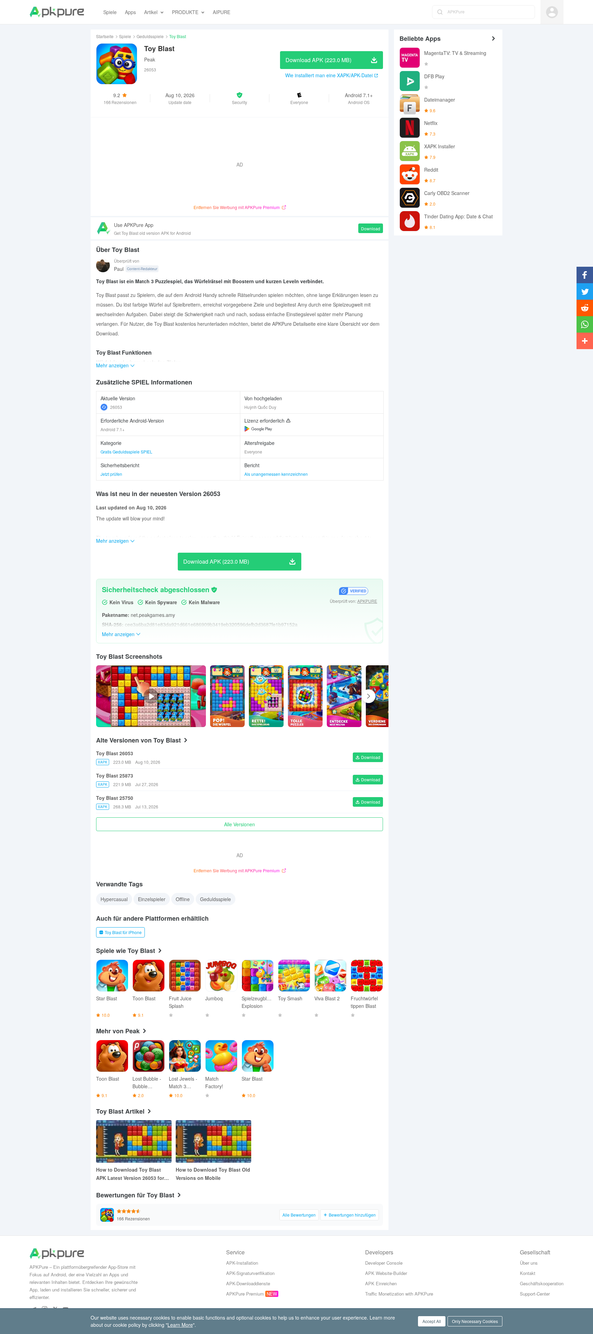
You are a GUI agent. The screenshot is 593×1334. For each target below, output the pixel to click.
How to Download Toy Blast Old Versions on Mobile (213, 1173)
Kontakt (527, 1273)
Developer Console (384, 1263)
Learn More (180, 1324)
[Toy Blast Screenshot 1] (266, 696)
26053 (116, 407)
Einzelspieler (151, 899)
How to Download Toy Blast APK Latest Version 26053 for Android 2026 (130, 1174)
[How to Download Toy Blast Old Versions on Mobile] (213, 1141)
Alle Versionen (239, 824)
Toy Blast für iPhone (123, 932)
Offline (183, 899)
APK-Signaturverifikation (250, 1273)
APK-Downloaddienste (248, 1283)
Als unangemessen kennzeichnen (276, 474)
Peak (149, 59)
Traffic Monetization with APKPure (399, 1293)
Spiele (125, 36)
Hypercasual (114, 899)
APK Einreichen (381, 1283)
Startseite (105, 36)
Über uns (529, 1263)
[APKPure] (57, 12)
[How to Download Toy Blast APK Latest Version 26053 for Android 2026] (134, 1141)
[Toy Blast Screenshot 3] (344, 696)
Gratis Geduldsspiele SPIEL (126, 452)
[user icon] (552, 12)
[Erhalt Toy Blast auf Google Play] (258, 429)
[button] (240, 98)
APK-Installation (242, 1263)
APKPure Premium (245, 1293)
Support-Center (535, 1293)
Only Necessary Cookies (475, 1321)
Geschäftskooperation (541, 1283)
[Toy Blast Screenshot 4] (383, 696)
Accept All (431, 1321)
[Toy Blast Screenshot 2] (305, 696)
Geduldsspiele (150, 36)
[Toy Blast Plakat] (227, 696)
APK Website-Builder (386, 1273)
